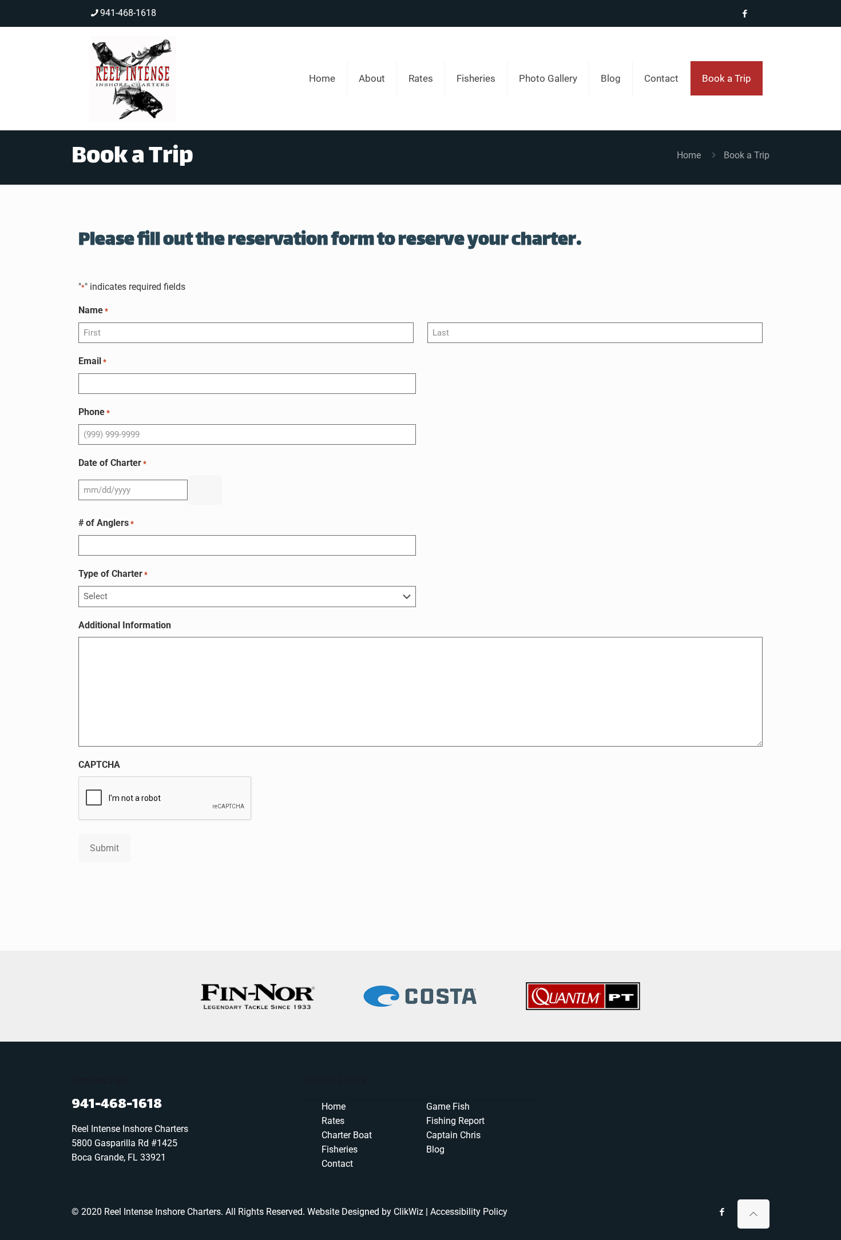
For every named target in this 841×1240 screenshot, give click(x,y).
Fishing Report (455, 1120)
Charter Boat (347, 1135)
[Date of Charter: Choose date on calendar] (205, 490)
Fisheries (340, 1149)
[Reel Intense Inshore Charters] (133, 78)
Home (689, 155)
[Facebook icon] (744, 14)
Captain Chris (453, 1135)
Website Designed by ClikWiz (365, 1211)
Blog (435, 1149)
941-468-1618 (128, 12)
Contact (337, 1163)
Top (814, 1213)
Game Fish (448, 1106)
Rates (333, 1120)
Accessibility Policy (468, 1211)
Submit (104, 848)
